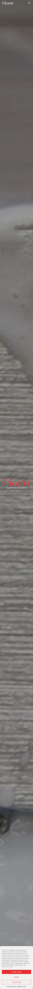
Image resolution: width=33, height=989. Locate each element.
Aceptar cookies (16, 972)
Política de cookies (11, 986)
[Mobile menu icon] (29, 3)
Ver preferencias (16, 982)
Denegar (16, 977)
